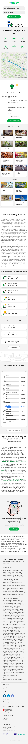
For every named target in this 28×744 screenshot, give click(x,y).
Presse (4, 721)
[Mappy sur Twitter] (8, 695)
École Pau (9, 664)
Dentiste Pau (19, 660)
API (3, 701)
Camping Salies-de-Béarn (19, 610)
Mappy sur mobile (6, 702)
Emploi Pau (14, 661)
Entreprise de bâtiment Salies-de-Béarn (11, 603)
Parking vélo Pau (12, 657)
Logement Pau (8, 667)
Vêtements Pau (8, 673)
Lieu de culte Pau (8, 672)
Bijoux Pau (15, 675)
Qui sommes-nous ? (7, 717)
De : (11, 8)
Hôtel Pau (21, 646)
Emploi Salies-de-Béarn (7, 636)
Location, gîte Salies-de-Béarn (12, 609)
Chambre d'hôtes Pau (9, 654)
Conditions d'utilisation (7, 726)
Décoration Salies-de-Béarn (8, 643)
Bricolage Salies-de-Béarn (8, 634)
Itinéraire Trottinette (21, 576)
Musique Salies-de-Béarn (12, 618)
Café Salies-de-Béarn (11, 621)
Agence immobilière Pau (20, 649)
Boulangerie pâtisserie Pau (17, 664)
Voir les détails (14, 347)
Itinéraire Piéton (10, 572)
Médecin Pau (5, 657)
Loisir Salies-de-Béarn (15, 622)
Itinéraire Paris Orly (16, 585)
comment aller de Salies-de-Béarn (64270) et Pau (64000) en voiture (13, 480)
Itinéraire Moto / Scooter (18, 575)
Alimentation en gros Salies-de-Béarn (10, 631)
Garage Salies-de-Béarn (8, 601)
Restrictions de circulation (8, 681)
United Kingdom (7, 712)
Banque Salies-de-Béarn (8, 627)
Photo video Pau (12, 669)
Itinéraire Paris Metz (7, 596)
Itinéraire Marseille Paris (19, 584)
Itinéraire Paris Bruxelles (8, 593)
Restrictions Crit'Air (19, 679)
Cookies (19, 726)
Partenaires (8, 721)
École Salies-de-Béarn (19, 634)
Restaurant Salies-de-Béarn (18, 600)
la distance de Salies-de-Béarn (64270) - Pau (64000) (13, 461)
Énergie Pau (5, 669)
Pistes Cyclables (11, 679)
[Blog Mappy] (12, 695)
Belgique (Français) (8, 709)
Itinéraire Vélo (18, 572)
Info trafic (5, 679)
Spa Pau (19, 673)
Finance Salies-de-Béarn (8, 645)
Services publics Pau (7, 661)
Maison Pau (18, 648)
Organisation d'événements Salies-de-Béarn (12, 612)
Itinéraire (4, 572)
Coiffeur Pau (12, 651)
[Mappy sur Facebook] (4, 695)
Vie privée (15, 726)
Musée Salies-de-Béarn (7, 637)
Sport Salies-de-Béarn (15, 613)
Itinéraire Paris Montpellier (13, 590)
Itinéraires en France (17, 581)
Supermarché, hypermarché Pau (18, 667)
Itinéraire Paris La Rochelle (18, 591)
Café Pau (4, 664)
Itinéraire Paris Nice (14, 587)
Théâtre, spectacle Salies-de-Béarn (10, 639)
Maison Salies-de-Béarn (19, 601)
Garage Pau (12, 648)
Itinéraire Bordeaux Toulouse (12, 588)
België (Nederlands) (8, 710)
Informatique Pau (12, 660)
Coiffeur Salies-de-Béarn (11, 606)
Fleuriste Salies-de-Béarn (18, 636)
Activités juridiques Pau (16, 670)
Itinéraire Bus (5, 576)
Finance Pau (7, 670)
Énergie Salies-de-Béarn (20, 633)
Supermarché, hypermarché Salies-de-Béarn (12, 624)
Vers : (8, 12)
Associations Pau (19, 655)
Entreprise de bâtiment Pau (8, 649)
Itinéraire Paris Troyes (16, 596)
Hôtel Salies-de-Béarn (7, 600)
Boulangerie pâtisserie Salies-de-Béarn (11, 628)
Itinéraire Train (20, 573)
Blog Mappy (5, 719)
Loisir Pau (14, 673)
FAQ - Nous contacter (7, 727)
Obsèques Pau (8, 652)
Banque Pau (11, 666)
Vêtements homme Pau (7, 675)
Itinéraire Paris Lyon (7, 582)
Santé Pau (13, 655)
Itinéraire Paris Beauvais (19, 593)
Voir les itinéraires (14, 17)
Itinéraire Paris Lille (7, 585)
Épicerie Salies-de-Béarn (20, 643)
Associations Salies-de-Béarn (9, 615)
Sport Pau (18, 657)
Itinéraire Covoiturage (7, 575)
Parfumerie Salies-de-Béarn (19, 637)
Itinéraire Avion (12, 576)
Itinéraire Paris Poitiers (7, 594)
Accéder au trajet (14, 121)
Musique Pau (5, 660)
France (5, 707)
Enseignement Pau (19, 663)
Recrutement (5, 718)
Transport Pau (15, 652)
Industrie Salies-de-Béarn (20, 645)
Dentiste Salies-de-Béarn (19, 627)
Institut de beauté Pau (9, 663)
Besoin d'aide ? (7, 688)
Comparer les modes (14, 430)
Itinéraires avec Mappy (7, 581)
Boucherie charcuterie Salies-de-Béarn (14, 642)
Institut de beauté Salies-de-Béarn (10, 646)
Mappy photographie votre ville (9, 730)
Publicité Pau (5, 666)
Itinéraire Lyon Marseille (18, 594)
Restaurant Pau (6, 648)
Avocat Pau (21, 658)
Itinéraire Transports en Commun (9, 573)
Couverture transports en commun (10, 728)
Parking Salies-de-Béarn (15, 630)
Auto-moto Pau (6, 651)
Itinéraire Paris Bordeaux (8, 584)
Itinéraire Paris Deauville (17, 582)
